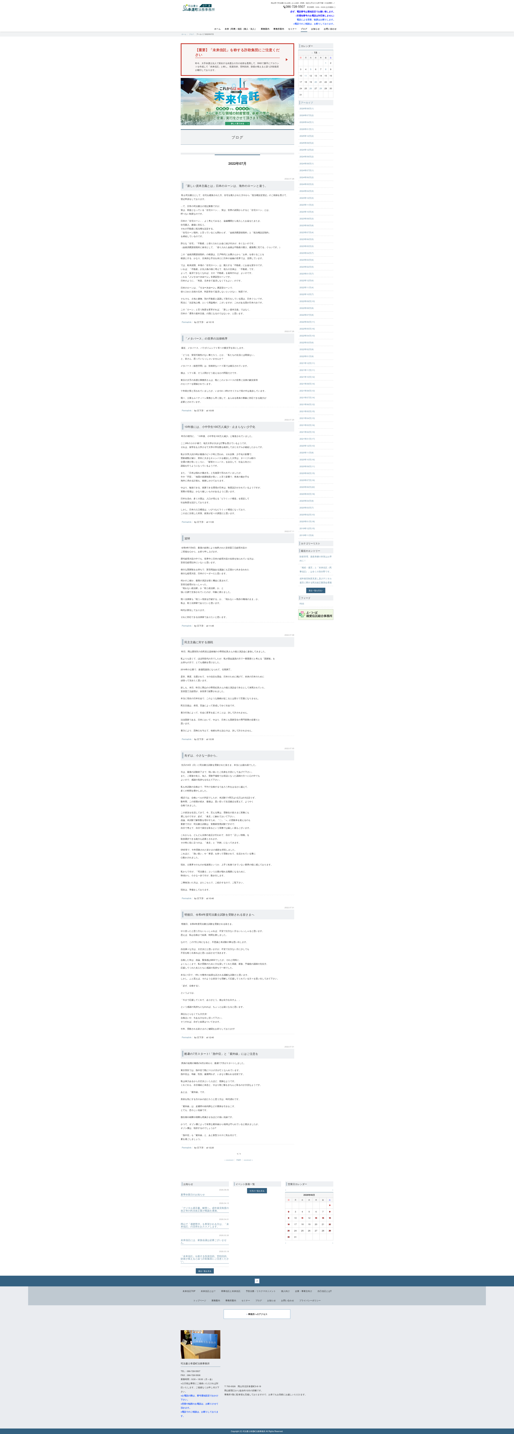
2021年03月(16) (307, 425)
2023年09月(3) (307, 218)
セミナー (292, 28)
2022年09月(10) (307, 301)
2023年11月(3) (307, 204)
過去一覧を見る (315, 590)
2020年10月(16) (307, 459)
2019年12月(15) (307, 528)
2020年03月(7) (307, 507)
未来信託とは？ (208, 1291)
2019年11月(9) (307, 535)
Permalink (186, 322)
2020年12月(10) (307, 445)
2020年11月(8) (307, 452)
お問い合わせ (330, 28)
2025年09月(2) (307, 142)
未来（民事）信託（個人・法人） (241, 28)
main (238, 1159)
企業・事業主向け (303, 1291)
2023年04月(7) (307, 252)
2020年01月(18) (307, 521)
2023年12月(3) (307, 197)
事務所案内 (278, 28)
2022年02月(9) (307, 349)
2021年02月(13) (307, 431)
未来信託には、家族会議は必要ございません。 (203, 1241)
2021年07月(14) (307, 397)
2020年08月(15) (307, 473)
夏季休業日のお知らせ (193, 1194)
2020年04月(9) (307, 500)
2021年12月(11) (307, 363)
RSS (302, 603)
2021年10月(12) (307, 376)
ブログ (304, 28)
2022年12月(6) (307, 280)
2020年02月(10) (307, 514)
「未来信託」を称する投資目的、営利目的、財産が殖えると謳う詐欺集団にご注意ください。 (205, 1258)
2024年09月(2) (307, 156)
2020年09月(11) (307, 466)
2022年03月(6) (307, 342)
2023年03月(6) (307, 259)
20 (316, 81)
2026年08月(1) (307, 108)
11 (306, 75)
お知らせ (315, 28)
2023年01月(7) (307, 273)
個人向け (285, 1291)
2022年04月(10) (307, 335)
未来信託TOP (189, 1291)
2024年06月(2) (307, 177)
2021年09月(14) (307, 383)
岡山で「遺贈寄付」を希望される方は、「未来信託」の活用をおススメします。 (205, 1225)
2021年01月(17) (307, 438)
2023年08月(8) (307, 225)
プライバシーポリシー (310, 1300)
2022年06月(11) (307, 321)
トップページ (199, 1300)
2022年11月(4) (307, 287)
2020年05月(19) (307, 493)
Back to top (257, 1281)
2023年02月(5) (307, 266)
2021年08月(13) (307, 390)
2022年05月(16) (307, 328)
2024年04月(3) (307, 190)
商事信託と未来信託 (230, 1291)
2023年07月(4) (307, 232)
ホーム (217, 28)
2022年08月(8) (307, 308)
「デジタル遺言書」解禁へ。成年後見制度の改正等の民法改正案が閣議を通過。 (205, 1209)
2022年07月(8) (307, 314)
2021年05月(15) (307, 411)
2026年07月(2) (307, 115)
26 (310, 88)
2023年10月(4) (307, 211)
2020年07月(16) (307, 480)
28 (321, 88)
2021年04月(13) (307, 418)
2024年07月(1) (307, 170)
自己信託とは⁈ (324, 1291)
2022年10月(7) (307, 294)
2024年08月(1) (307, 163)
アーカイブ (307, 102)
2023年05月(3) (307, 246)
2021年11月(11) (307, 370)
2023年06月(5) (307, 239)
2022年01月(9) (307, 356)
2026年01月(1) (307, 129)
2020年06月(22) (307, 486)
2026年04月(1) (307, 122)
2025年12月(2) (307, 135)
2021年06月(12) (307, 404)
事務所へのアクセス (257, 1314)
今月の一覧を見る (257, 1190)
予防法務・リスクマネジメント (261, 1291)
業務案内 (265, 28)
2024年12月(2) (307, 149)
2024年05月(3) (307, 184)
